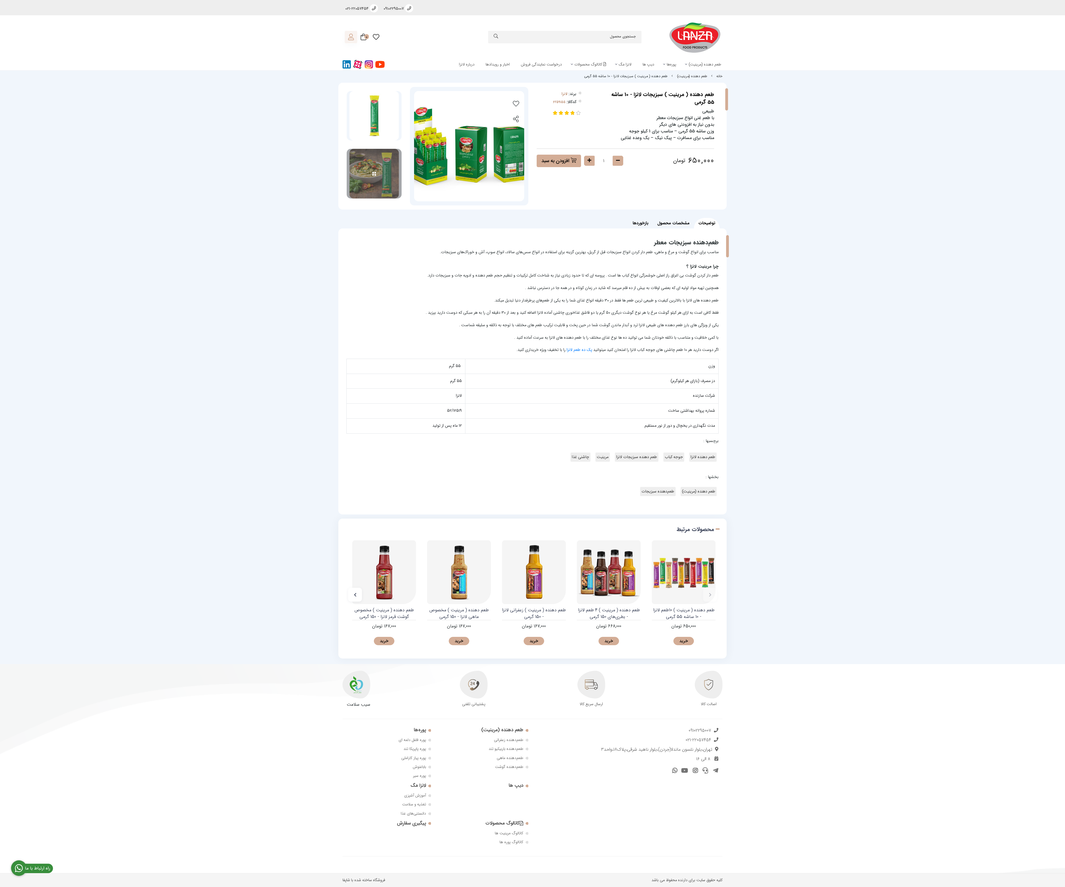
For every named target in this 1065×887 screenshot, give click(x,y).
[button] (710, 595)
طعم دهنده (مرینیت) (705, 64)
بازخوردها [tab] (640, 223)
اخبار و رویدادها (498, 64)
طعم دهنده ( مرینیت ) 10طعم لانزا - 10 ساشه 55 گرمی (683, 613)
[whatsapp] (674, 770)
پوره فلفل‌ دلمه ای (412, 740)
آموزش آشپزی (415, 795)
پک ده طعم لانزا (579, 350)
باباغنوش (419, 767)
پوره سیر (419, 776)
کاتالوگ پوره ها (511, 842)
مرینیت (602, 457)
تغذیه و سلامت (414, 804)
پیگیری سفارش (411, 823)
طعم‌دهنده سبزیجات (657, 491)
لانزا (564, 94)
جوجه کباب (674, 457)
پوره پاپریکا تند (415, 749)
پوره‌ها (671, 64)
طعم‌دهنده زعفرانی (508, 740)
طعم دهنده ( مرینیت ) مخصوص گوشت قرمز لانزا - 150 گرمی (384, 613)
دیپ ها (648, 64)
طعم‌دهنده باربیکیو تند (506, 749)
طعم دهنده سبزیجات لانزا (636, 457)
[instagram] (694, 770)
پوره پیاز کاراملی (413, 758)
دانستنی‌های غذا (413, 813)
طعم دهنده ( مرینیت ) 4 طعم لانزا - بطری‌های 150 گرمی (609, 613)
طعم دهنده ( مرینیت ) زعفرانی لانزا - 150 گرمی (534, 613)
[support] (704, 770)
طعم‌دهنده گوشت (509, 767)
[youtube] (684, 770)
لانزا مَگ (625, 64)
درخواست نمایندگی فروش (541, 64)
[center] (496, 37)
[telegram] (714, 770)
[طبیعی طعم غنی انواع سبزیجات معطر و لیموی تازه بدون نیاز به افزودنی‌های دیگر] (459, 572)
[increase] (589, 160)
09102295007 (700, 730)
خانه (719, 76)
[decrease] (617, 160)
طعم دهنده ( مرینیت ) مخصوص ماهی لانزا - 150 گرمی (459, 613)
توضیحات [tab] (706, 223)
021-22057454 (698, 740)
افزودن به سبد (556, 161)
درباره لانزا (467, 64)
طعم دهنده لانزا (703, 457)
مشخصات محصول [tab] (673, 223)
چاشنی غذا (580, 457)
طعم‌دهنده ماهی (510, 758)
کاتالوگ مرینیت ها (509, 833)
